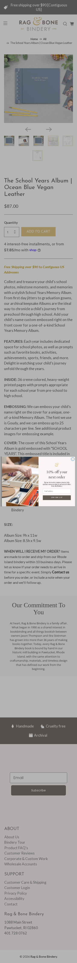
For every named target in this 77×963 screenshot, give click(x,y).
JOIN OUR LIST (57, 497)
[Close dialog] (72, 459)
